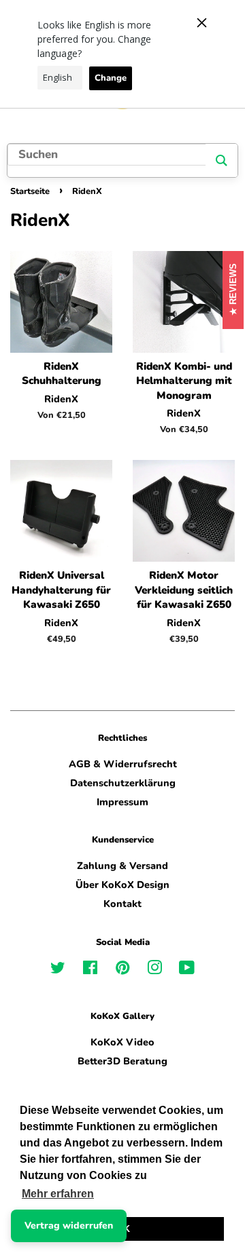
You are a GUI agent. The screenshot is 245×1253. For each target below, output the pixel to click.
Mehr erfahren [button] (58, 1193)
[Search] (222, 160)
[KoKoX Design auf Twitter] (57, 970)
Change (111, 78)
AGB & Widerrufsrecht (123, 764)
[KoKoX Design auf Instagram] (154, 970)
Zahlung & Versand (122, 865)
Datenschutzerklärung (123, 783)
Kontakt (122, 903)
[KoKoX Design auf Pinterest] (122, 970)
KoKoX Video (122, 1042)
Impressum (122, 802)
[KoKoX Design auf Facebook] (90, 970)
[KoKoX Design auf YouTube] (187, 970)
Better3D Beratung (122, 1061)
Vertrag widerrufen (68, 1225)
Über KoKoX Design (122, 884)
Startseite (30, 191)
